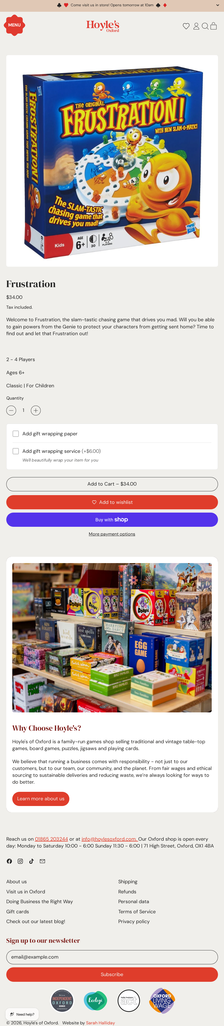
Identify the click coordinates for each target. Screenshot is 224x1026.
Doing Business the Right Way (39, 901)
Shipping (127, 881)
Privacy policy (134, 921)
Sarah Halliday (100, 1023)
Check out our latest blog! (35, 921)
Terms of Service (137, 911)
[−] (11, 410)
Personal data (133, 901)
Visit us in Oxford (25, 891)
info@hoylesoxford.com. (110, 839)
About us (16, 881)
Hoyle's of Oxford (40, 1023)
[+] (36, 410)
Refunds (127, 891)
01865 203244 (51, 839)
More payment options (112, 534)
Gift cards (17, 911)
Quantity (15, 398)
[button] (186, 26)
